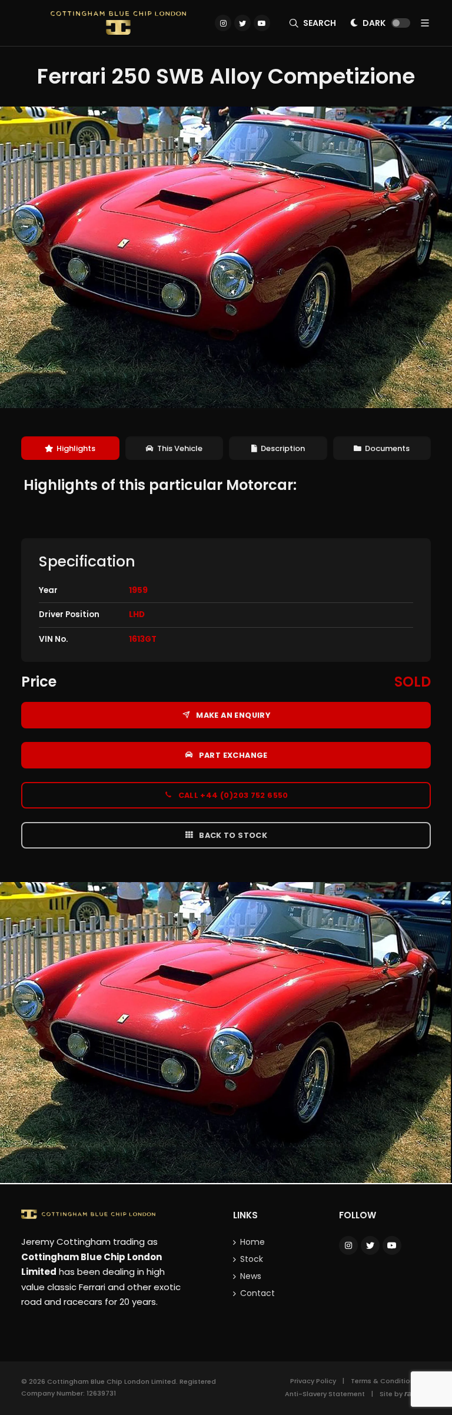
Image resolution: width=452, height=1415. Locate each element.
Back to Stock (232, 835)
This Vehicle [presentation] (179, 448)
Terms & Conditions (384, 1381)
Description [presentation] (283, 448)
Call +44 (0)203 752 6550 (232, 795)
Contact (257, 1293)
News (250, 1276)
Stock (251, 1259)
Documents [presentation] (387, 448)
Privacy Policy (313, 1381)
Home (252, 1242)
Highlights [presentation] (75, 448)
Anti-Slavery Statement (325, 1394)
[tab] (70, 448)
